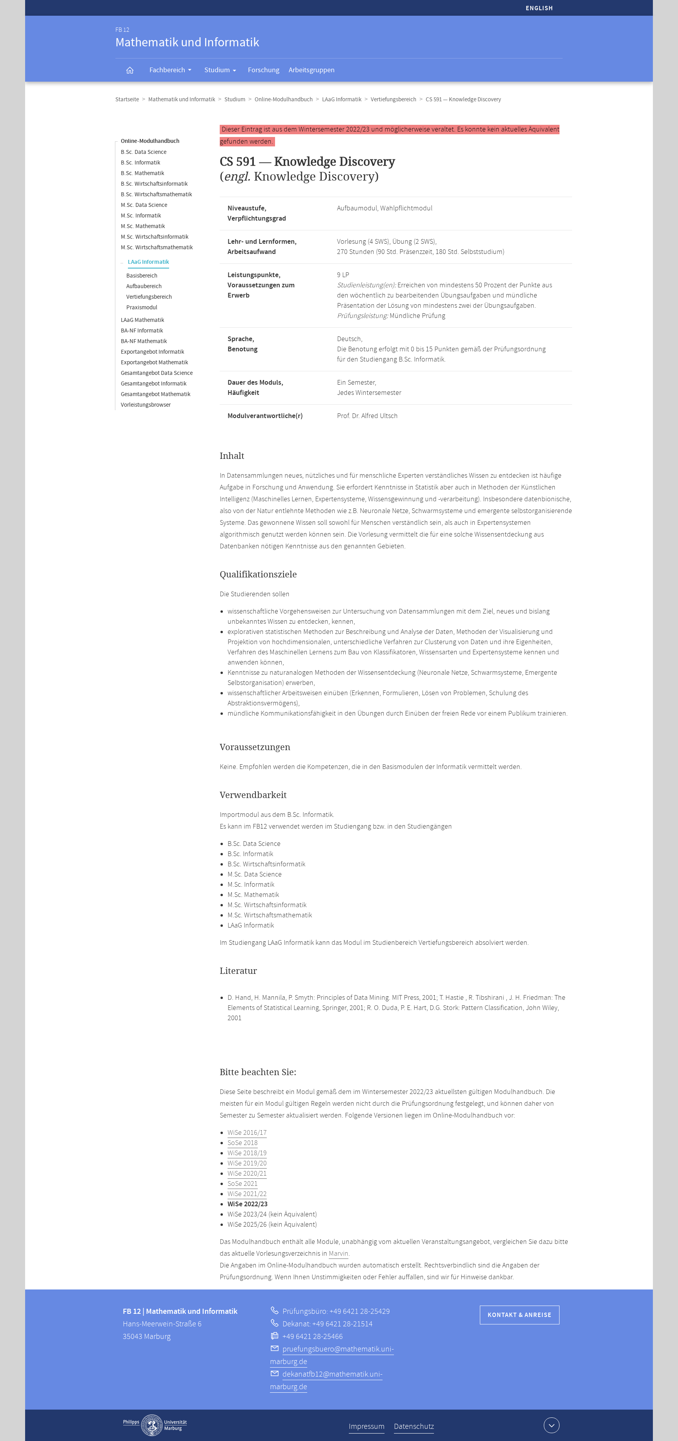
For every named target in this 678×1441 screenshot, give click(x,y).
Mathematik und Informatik (181, 99)
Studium (217, 70)
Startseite (127, 99)
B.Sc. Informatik (140, 162)
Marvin (338, 1253)
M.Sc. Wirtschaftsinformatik (154, 237)
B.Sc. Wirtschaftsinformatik (154, 184)
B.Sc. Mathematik (142, 173)
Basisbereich (141, 275)
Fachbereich (167, 70)
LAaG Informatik (341, 99)
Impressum (367, 1426)
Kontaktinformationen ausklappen (552, 1425)
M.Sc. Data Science (144, 205)
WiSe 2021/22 (247, 1194)
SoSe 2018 (243, 1143)
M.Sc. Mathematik (143, 226)
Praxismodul (141, 307)
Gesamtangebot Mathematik (155, 394)
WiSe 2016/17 (247, 1133)
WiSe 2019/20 (247, 1163)
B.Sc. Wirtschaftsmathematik (156, 194)
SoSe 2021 (243, 1184)
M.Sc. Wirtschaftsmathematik (157, 247)
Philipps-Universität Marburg (155, 1425)
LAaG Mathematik (142, 320)
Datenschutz (414, 1426)
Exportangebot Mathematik (154, 362)
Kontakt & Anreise (520, 1315)
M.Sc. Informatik (141, 215)
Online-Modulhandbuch (284, 99)
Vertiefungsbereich (393, 99)
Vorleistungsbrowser (146, 405)
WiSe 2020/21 (247, 1173)
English (539, 8)
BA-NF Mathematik (144, 341)
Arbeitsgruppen (312, 70)
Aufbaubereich (144, 286)
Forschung (263, 70)
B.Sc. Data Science (143, 152)
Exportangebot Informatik (152, 352)
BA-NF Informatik (142, 330)
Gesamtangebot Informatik (153, 383)
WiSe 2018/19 (247, 1153)
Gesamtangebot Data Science (157, 373)
